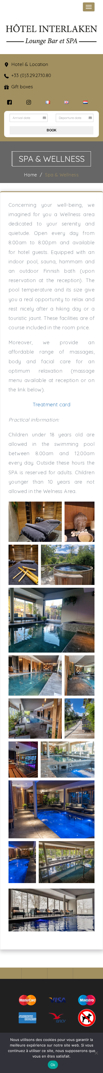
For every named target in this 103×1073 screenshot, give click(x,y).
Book (52, 130)
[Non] (96, 1053)
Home (30, 174)
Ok (53, 1065)
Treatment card (52, 404)
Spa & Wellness (62, 174)
